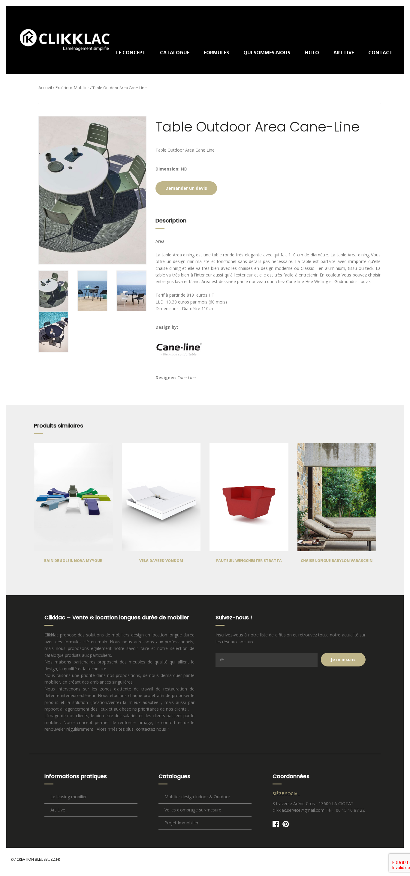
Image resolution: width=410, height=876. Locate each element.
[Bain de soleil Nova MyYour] (73, 497)
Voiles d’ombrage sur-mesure (192, 810)
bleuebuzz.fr (47, 859)
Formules (216, 52)
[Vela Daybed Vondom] (161, 497)
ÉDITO (312, 52)
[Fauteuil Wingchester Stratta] (249, 497)
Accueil (45, 87)
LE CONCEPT (131, 52)
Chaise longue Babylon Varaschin (336, 560)
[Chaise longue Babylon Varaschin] (336, 497)
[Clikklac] (60, 40)
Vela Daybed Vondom (161, 560)
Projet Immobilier (181, 823)
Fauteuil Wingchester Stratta (249, 560)
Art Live (343, 52)
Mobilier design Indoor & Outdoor (197, 796)
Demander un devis (186, 188)
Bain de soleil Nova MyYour (73, 560)
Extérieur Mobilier (72, 87)
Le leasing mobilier (68, 796)
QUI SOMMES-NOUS (266, 52)
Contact (380, 52)
